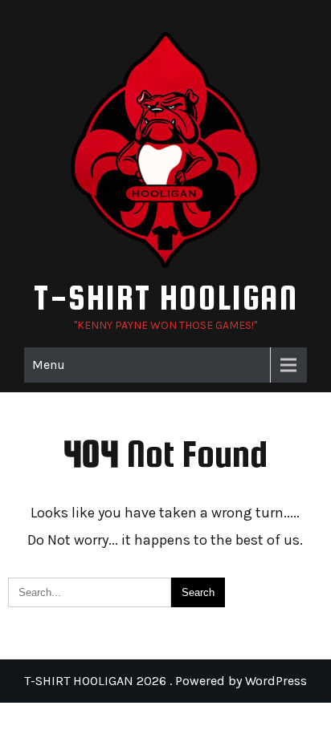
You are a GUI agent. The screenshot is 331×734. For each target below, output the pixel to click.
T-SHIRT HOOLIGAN (166, 297)
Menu (48, 364)
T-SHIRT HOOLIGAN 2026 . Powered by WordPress (165, 680)
